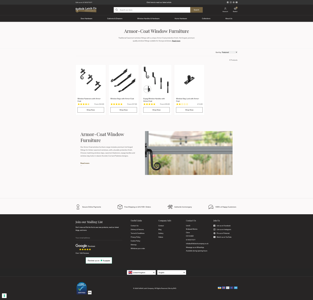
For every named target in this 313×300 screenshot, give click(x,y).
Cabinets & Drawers (114, 18)
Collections (206, 18)
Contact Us (134, 226)
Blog (159, 229)
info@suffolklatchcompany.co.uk (197, 243)
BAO (174, 288)
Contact (161, 226)
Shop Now (91, 110)
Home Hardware (181, 18)
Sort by (218, 52)
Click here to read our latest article (159, 2)
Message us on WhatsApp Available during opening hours (196, 249)
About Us (228, 18)
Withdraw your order (138, 248)
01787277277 (87, 2)
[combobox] (141, 272)
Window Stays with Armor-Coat (122, 98)
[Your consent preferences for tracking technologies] (4, 295)
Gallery (160, 233)
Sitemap (133, 245)
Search (196, 10)
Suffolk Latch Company (146, 288)
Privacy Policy (135, 237)
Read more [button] (176, 41)
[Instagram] (231, 2)
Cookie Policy (135, 241)
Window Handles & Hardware (148, 18)
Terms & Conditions (137, 233)
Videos (160, 237)
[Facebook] (228, 2)
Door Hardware (86, 18)
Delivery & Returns (137, 229)
